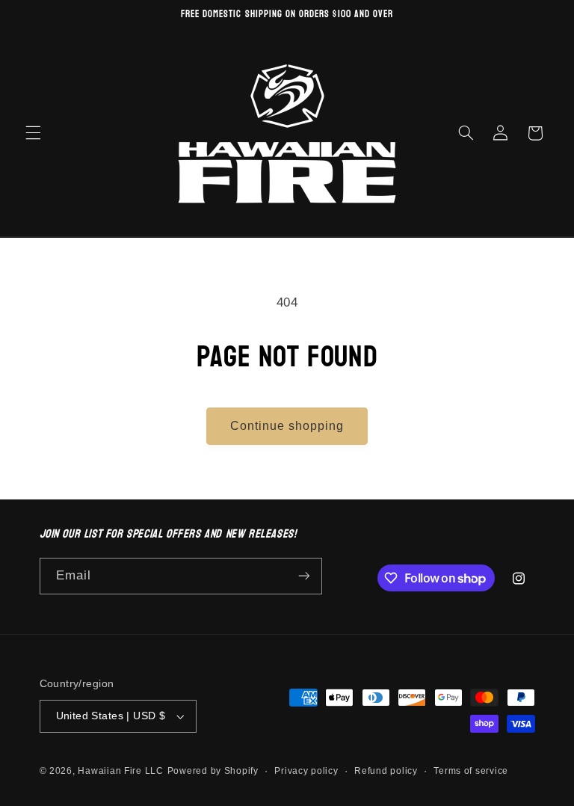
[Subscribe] (303, 576)
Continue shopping (287, 425)
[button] (33, 133)
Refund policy (386, 770)
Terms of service (470, 770)
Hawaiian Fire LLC (121, 770)
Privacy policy (306, 770)
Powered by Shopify (213, 770)
